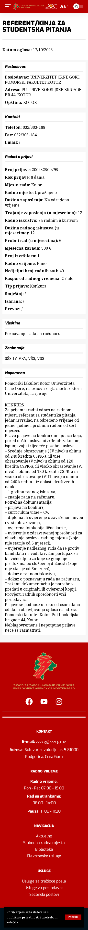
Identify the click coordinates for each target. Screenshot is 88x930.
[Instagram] (59, 701)
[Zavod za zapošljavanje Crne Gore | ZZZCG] (35, 6)
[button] (73, 917)
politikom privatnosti (23, 917)
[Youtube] (44, 701)
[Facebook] (29, 701)
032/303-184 (25, 135)
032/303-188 (34, 127)
